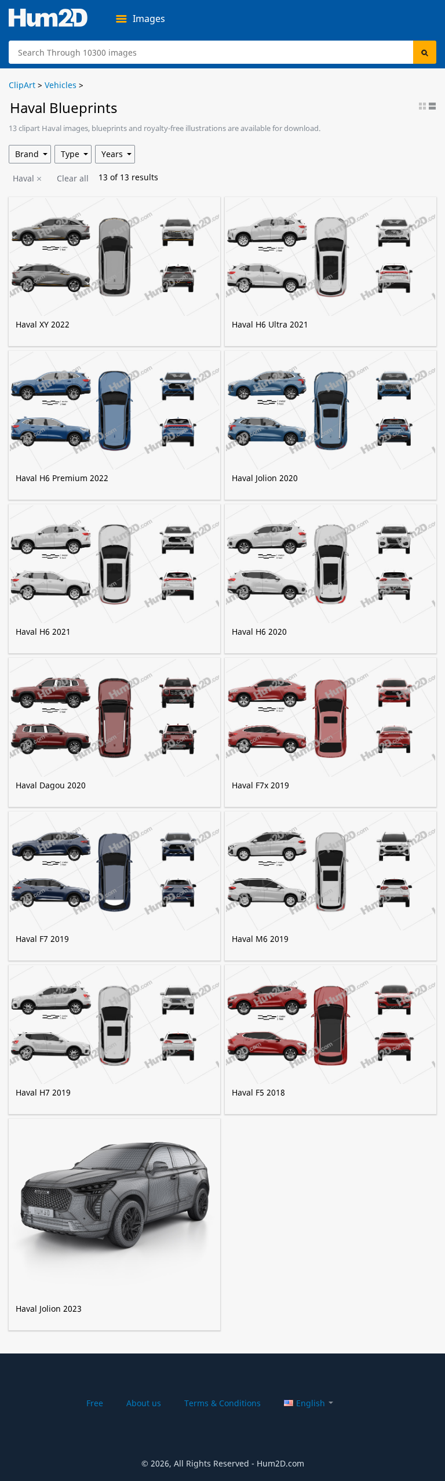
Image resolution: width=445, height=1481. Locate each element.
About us (143, 1403)
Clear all (73, 178)
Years (112, 153)
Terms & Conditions (222, 1403)
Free (94, 1403)
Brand (27, 153)
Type (70, 153)
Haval (23, 178)
